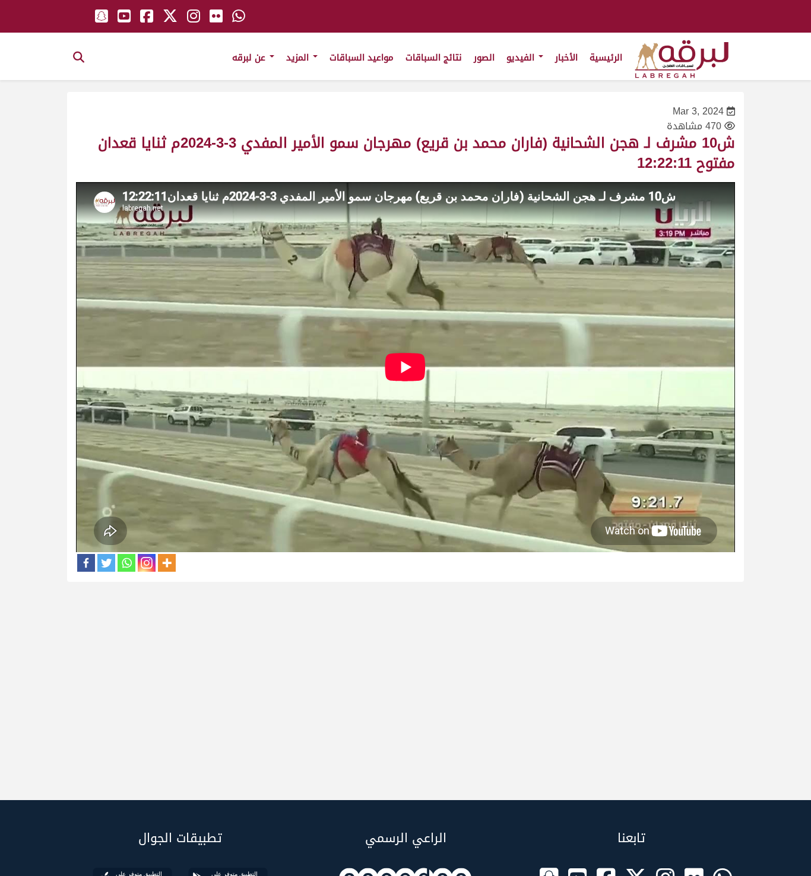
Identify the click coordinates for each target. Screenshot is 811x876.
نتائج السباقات (434, 57)
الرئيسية (606, 57)
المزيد (299, 57)
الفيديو (521, 57)
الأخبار (566, 57)
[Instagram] (147, 563)
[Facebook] (86, 563)
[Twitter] (106, 563)
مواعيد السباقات (362, 57)
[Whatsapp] (126, 563)
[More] (167, 563)
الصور (484, 57)
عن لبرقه (250, 57)
